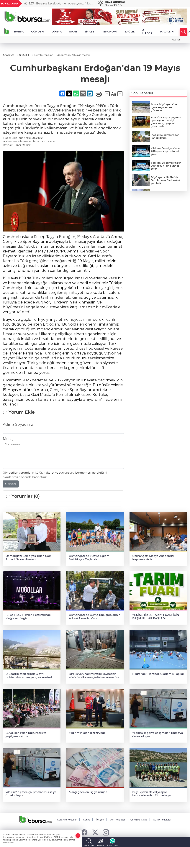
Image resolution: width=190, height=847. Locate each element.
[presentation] (90, 3)
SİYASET (90, 31)
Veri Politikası (117, 819)
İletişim (100, 819)
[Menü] (184, 40)
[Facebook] (84, 832)
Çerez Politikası (138, 819)
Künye (86, 819)
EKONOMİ (110, 31)
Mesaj (8, 438)
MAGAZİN (167, 31)
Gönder (10, 484)
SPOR (73, 31)
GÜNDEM (37, 31)
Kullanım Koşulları (67, 819)
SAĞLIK (130, 31)
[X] (95, 832)
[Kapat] (78, 835)
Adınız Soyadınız (18, 424)
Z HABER (147, 31)
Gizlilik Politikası (162, 819)
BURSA (19, 31)
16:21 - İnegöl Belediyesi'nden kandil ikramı (54, 3)
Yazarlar (175, 39)
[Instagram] (105, 832)
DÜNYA (57, 31)
